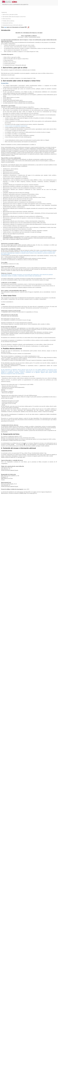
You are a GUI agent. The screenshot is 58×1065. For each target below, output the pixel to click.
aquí (5, 27)
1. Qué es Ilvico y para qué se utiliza (10, 14)
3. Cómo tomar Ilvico (6, 18)
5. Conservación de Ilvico (7, 23)
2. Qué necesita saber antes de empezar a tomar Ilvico (14, 16)
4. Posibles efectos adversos (8, 21)
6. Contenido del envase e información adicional (12, 25)
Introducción (4, 12)
